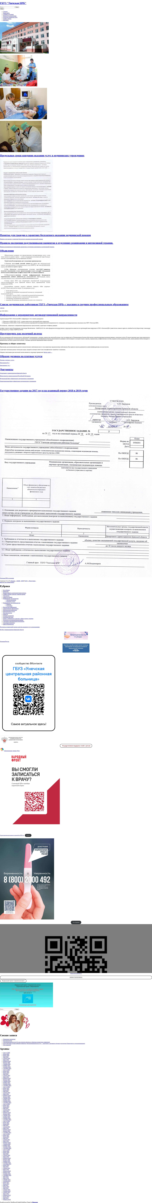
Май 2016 (5, 1188)
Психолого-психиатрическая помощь (13, 620)
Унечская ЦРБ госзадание (7, 578)
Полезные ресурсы (8, 617)
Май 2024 (5, 1091)
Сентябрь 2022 (7, 1119)
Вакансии (5, 591)
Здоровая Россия (4, 641)
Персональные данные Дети (12, 750)
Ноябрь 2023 (6, 1099)
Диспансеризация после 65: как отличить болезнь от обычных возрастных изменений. (26, 1042)
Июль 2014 (6, 1196)
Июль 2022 (6, 1122)
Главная (5, 11)
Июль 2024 (6, 1088)
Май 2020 (5, 1154)
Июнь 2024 (6, 1089)
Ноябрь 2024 (6, 1082)
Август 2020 (6, 1149)
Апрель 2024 (6, 1092)
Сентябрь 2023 (7, 1102)
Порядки (8, 604)
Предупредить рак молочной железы (21, 333)
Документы (6, 369)
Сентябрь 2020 (7, 1148)
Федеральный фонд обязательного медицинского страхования (17, 378)
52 (25, 581)
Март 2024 (6, 1094)
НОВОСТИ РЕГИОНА (76, 977)
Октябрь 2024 (7, 1084)
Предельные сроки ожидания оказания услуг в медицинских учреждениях (42, 155)
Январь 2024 (6, 1097)
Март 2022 (6, 1128)
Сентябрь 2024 (7, 1085)
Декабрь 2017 (6, 1179)
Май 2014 (5, 1198)
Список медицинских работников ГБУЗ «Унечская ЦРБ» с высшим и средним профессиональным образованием (64, 304)
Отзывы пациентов (8, 615)
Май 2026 (5, 1057)
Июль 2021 (6, 1135)
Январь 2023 (6, 1114)
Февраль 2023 (7, 1112)
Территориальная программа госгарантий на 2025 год (12, 835)
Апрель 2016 (6, 1189)
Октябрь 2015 (7, 1191)
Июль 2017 (6, 1182)
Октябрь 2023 (7, 1101)
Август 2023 (6, 1104)
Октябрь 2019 (7, 1162)
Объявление (7, 250)
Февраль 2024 (7, 1095)
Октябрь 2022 (7, 1118)
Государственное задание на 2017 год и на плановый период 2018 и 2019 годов (44, 390)
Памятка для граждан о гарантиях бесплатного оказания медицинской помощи (45, 235)
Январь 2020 (6, 1159)
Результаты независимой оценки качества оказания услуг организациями (20, 627)
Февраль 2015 (7, 1195)
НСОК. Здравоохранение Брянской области (12, 629)
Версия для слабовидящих (7, 582)
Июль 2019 (6, 1165)
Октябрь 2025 (7, 1067)
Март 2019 (6, 1169)
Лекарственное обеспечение (10, 608)
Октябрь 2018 (7, 1174)
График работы (7, 18)
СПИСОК (2, 308)
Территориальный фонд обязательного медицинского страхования (18, 381)
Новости (5, 614)
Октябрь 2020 (7, 1146)
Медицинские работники (10, 610)
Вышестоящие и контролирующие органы (14, 593)
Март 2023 (6, 1111)
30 (19, 581)
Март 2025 (6, 1077)
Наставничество (7, 613)
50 (23, 581)
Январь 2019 (6, 1172)
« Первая (12, 581)
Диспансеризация (11, 600)
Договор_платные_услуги (7, 360)
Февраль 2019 (7, 1171)
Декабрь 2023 (6, 1098)
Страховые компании (9, 623)
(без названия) (7, 1045)
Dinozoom (35, 1202)
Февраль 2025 (7, 1078)
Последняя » (32, 581)
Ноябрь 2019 (6, 1161)
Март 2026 (6, 1060)
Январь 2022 (6, 1131)
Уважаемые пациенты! (9, 1039)
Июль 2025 (6, 1071)
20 (18, 581)
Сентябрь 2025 (7, 1068)
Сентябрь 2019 (7, 1164)
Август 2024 (6, 1087)
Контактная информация (10, 607)
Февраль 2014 (7, 1199)
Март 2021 (6, 1141)
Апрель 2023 (6, 1109)
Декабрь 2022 (6, 1115)
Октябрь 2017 (7, 1181)
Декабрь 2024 (6, 1081)
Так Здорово (76, 922)
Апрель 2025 (6, 1075)
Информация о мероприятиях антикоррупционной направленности (38, 314)
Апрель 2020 (6, 1155)
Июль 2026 (6, 1054)
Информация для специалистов (11, 603)
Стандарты (9, 605)
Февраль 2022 (7, 1129)
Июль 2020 (6, 1151)
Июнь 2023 (6, 1107)
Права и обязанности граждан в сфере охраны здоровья (18, 618)
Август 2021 (6, 1134)
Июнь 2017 (6, 1184)
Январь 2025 (6, 1079)
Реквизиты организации (9, 16)
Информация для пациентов (10, 598)
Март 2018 (6, 1178)
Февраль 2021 (7, 1142)
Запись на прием (7, 597)
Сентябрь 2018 (7, 1175)
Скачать (28, 835)
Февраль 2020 (7, 1158)
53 (26, 581)
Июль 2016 (6, 1186)
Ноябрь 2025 (6, 1065)
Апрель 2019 (6, 1168)
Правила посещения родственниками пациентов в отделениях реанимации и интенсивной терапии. (56, 242)
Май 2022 (5, 1125)
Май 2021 (5, 1138)
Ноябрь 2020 (6, 1145)
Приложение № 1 (4, 362)
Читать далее (48, 352)
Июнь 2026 (6, 1055)
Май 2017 (5, 1185)
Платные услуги (10, 601)
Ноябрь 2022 (6, 1117)
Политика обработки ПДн (10, 17)
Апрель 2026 (6, 1058)
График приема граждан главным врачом (14, 594)
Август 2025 (6, 1069)
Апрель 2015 (6, 1192)
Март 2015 (6, 1194)
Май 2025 (5, 1074)
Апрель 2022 (6, 1127)
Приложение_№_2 (5, 365)
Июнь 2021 (6, 1136)
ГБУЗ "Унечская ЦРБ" (13, 3)
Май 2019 (5, 1166)
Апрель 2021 (6, 1139)
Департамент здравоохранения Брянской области (13, 373)
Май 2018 (5, 1176)
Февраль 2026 (7, 1061)
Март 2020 (6, 1156)
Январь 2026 (6, 1062)
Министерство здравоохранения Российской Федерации (15, 376)
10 (17, 581)
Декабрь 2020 (6, 1144)
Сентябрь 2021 (7, 1132)
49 (21, 581)
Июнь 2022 (6, 1124)
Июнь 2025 (6, 1072)
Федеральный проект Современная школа (13, 980)
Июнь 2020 (6, 1152)
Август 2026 (6, 1052)
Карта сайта (6, 13)
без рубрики (6, 590)
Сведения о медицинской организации (13, 621)
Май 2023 (5, 1108)
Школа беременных (8, 624)
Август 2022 (6, 1121)
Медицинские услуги (9, 611)
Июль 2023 (6, 1105)
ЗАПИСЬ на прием (8, 14)
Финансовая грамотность (76, 973)
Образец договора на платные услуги (21, 356)
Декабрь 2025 (6, 1064)
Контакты (5, 20)
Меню (2, 8)
